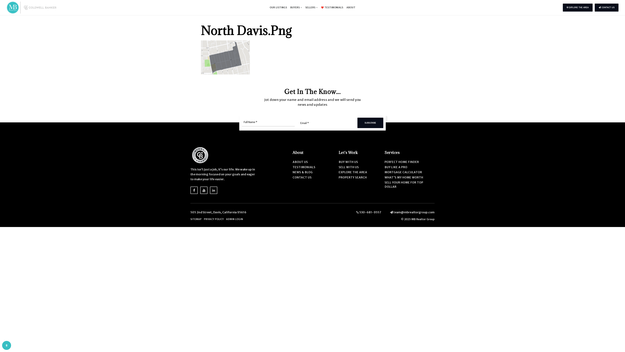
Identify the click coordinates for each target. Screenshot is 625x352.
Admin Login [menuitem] (234, 219)
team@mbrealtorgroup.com (414, 212)
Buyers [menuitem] (295, 7)
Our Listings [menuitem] (278, 7)
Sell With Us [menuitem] (349, 167)
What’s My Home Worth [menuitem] (404, 177)
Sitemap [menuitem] (196, 219)
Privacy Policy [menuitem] (214, 219)
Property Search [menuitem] (353, 177)
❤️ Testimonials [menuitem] (332, 7)
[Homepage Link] (33, 7)
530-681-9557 (370, 212)
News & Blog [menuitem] (303, 172)
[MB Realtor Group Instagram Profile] (213, 190)
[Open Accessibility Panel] (7, 345)
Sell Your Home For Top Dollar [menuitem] (404, 185)
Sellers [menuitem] (310, 7)
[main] (312, 37)
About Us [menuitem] (300, 162)
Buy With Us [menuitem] (348, 162)
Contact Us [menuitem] (302, 177)
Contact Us (608, 7)
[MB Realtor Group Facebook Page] (194, 190)
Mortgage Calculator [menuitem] (403, 172)
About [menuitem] (351, 7)
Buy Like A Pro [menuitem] (396, 167)
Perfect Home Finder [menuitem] (402, 162)
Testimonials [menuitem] (304, 167)
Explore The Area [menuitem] (353, 172)
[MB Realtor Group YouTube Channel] (204, 190)
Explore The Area (578, 7)
